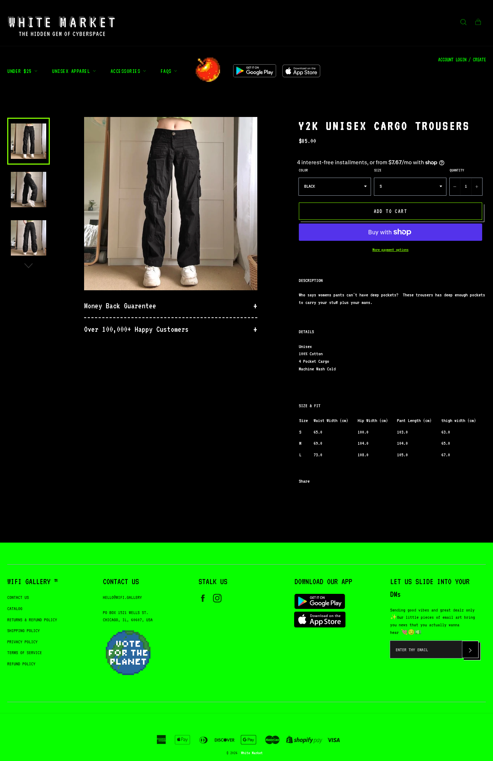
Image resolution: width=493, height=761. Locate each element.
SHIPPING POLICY (23, 630)
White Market (252, 753)
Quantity (457, 170)
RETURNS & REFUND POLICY (32, 619)
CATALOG (14, 608)
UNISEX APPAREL (72, 71)
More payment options (390, 249)
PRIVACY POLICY (22, 641)
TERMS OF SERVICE (24, 652)
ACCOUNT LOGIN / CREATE (462, 59)
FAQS (167, 71)
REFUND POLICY (21, 663)
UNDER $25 (20, 71)
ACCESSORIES (126, 71)
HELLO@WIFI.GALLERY (122, 597)
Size (377, 170)
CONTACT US (18, 597)
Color (303, 170)
